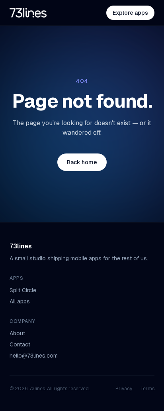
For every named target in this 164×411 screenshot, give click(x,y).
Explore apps (130, 12)
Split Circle (23, 290)
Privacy (123, 388)
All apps (20, 301)
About (17, 333)
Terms (147, 388)
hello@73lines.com (34, 355)
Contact (20, 344)
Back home (82, 162)
